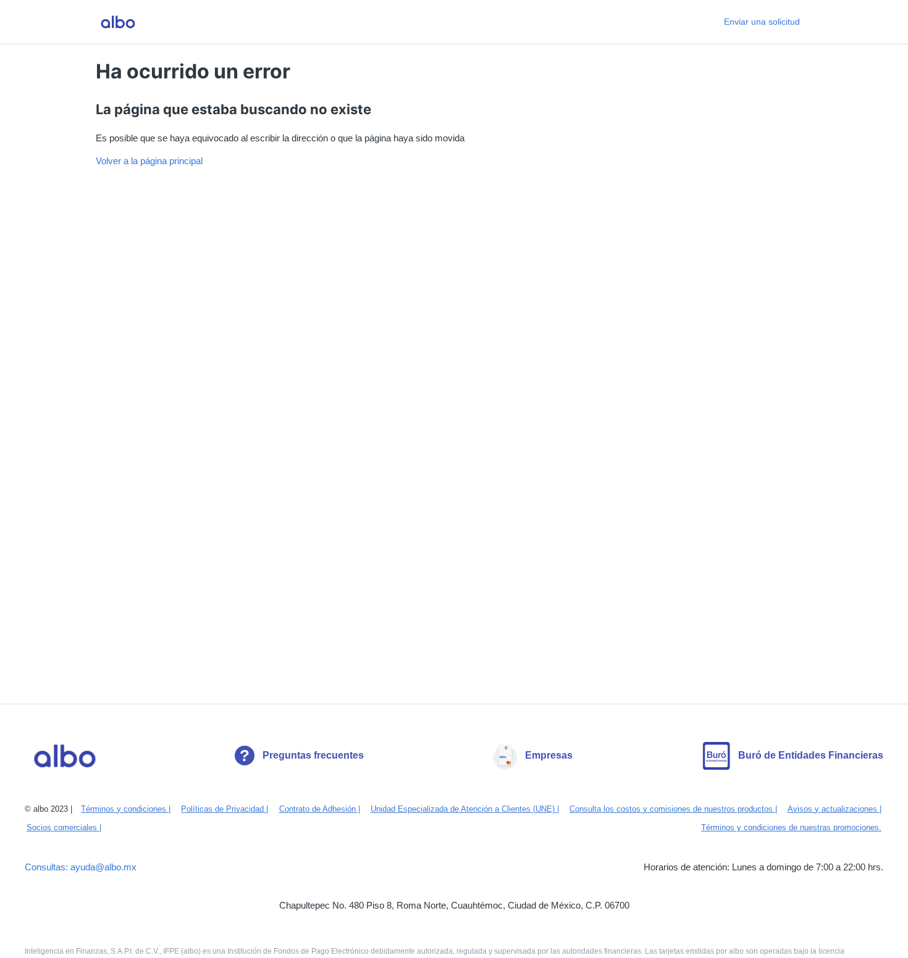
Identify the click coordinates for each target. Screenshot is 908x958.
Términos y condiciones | (125, 809)
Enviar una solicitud (762, 22)
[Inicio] (118, 21)
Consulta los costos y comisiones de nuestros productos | (673, 809)
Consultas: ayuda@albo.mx (81, 867)
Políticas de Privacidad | (224, 809)
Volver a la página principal (149, 161)
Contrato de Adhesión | (319, 809)
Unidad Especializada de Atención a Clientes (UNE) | (465, 809)
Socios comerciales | (64, 827)
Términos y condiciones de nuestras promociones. (791, 827)
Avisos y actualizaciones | (834, 809)
